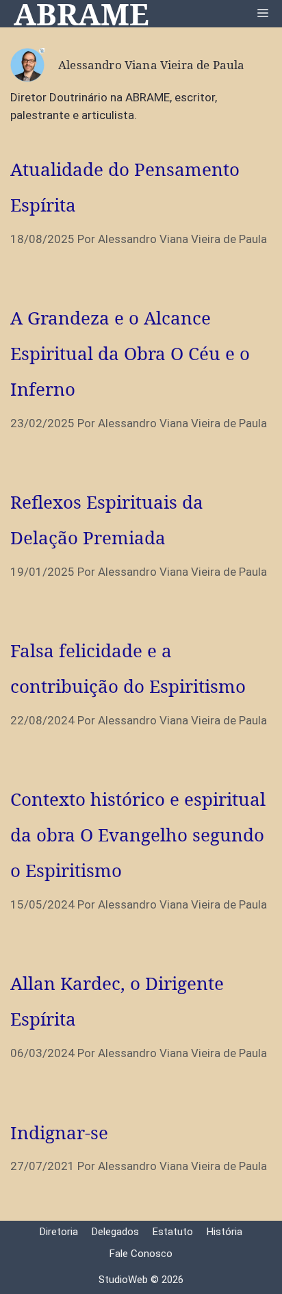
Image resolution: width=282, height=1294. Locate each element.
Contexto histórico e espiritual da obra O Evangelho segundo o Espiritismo (138, 835)
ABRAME (81, 13)
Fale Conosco (141, 1253)
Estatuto (173, 1232)
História (224, 1232)
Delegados (115, 1232)
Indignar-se (59, 1132)
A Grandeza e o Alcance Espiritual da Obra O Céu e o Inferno (130, 353)
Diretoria (59, 1232)
